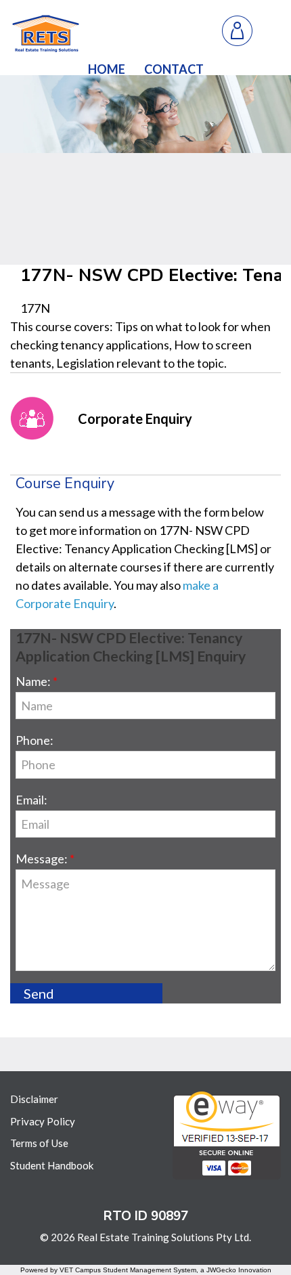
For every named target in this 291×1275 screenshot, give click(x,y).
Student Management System (149, 1270)
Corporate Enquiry (135, 418)
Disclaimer (34, 1099)
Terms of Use (39, 1143)
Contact (174, 69)
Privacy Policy (42, 1121)
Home (106, 69)
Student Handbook (51, 1165)
